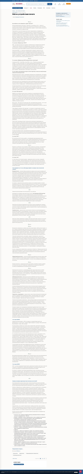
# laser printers (15, 453)
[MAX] (44, 458)
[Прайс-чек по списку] (46, 4)
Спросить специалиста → (60, 16)
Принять (76, 472)
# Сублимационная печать (17, 455)
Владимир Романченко (20, 17)
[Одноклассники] (46, 458)
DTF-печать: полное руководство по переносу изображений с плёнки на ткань (62, 25)
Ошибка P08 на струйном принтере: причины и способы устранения (61, 23)
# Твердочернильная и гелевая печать (32, 453)
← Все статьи (14, 458)
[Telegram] (40, 458)
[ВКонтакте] (42, 458)
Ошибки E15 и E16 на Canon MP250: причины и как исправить (63, 21)
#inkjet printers (22, 453)
